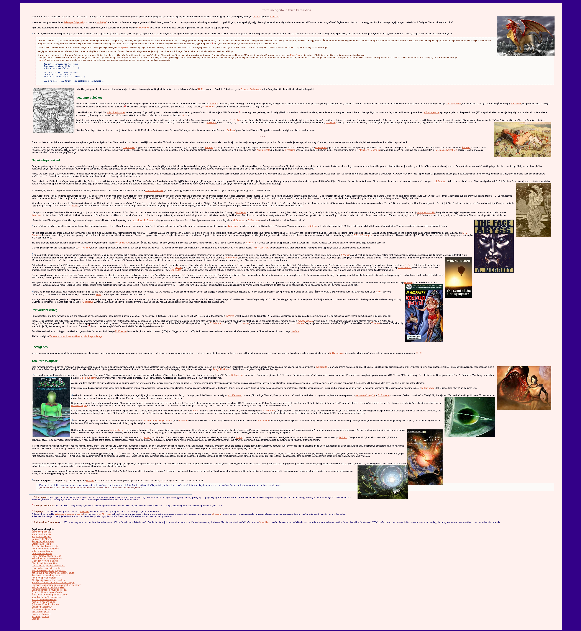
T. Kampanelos (453, 103)
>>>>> (184, 115)
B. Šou (195, 410)
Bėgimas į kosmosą (41, 614)
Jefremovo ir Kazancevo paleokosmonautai (53, 573)
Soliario (92, 378)
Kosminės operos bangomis (45, 548)
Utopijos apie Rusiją (41, 544)
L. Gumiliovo (129, 147)
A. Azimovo (263, 420)
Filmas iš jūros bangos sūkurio (47, 592)
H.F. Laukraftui (262, 247)
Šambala (466, 147)
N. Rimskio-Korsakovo (446, 150)
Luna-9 (41, 60)
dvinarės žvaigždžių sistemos (157, 420)
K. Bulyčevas (428, 388)
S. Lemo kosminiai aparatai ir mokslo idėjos (53, 582)
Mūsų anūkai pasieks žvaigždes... (48, 565)
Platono (256, 16)
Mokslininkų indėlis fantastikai (46, 597)
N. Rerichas (321, 147)
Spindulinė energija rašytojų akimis (49, 570)
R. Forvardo (383, 395)
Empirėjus (295, 55)
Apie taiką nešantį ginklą (43, 602)
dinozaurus (37, 215)
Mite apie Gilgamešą (74, 22)
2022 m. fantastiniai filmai (44, 599)
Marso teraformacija (41, 534)
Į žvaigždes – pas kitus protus (46, 568)
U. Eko (201, 89)
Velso (98, 294)
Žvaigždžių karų (221, 369)
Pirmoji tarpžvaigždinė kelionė (46, 556)
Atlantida (274, 16)
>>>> (378, 292)
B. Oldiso (182, 420)
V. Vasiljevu (264, 522)
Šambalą (209, 147)
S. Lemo (83, 378)
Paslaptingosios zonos (43, 541)
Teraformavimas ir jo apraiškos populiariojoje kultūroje (75, 336)
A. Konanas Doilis (426, 212)
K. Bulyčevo (237, 375)
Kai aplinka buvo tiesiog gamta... (47, 558)
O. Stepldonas (116, 430)
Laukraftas (176, 270)
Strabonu (216, 514)
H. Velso (408, 282)
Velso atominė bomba (42, 551)
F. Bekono (516, 103)
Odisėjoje (101, 22)
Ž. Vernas (345, 255)
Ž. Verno (230, 316)
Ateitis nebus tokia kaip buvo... (47, 575)
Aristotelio (84, 511)
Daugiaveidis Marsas (42, 539)
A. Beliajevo (87, 302)
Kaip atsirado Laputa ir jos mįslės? (48, 587)
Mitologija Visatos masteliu (45, 561)
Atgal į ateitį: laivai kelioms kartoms (49, 580)
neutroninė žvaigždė (365, 395)
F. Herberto (321, 367)
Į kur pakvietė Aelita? (42, 553)
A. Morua (211, 122)
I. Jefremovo (440, 181)
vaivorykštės (122, 47)
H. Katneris (312, 226)
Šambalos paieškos (41, 532)
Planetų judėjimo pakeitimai (45, 563)
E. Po (407, 265)
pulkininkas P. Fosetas (144, 220)
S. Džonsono (208, 106)
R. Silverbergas (79, 405)
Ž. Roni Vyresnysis (362, 235)
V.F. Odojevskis (431, 112)
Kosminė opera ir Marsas (44, 578)
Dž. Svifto (235, 120)
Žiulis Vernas (404, 267)
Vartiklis (35, 619)
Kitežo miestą (263, 150)
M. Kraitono (84, 247)
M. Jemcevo (239, 220)
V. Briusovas (122, 243)
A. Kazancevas (305, 321)
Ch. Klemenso (235, 395)
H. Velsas (241, 212)
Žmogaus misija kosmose (44, 609)
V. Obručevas (230, 257)
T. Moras (214, 103)
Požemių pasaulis (40, 616)
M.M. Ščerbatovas (116, 112)
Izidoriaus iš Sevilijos (64, 514)
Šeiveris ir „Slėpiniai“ (42, 607)
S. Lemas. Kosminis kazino (45, 604)
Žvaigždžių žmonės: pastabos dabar (49, 594)
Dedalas (231, 130)
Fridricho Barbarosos (250, 89)
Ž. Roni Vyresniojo (154, 190)
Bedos (80, 514)
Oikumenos (143, 27)
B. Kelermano (216, 323)
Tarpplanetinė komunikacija (45, 546)
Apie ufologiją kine (40, 611)
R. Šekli (90, 480)
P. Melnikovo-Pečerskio (368, 150)
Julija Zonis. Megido (41, 536)
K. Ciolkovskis (336, 353)
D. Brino (343, 437)
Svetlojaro (290, 150)
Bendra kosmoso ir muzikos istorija (49, 590)
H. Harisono (298, 323)
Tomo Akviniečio (104, 514)
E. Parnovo (253, 220)
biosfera (295, 331)
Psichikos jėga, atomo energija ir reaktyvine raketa (56, 585)
